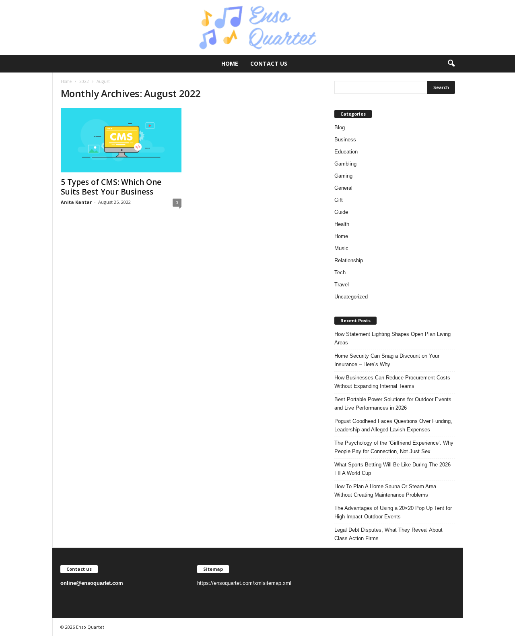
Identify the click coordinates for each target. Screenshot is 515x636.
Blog (339, 127)
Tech (340, 272)
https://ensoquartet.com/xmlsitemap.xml (244, 583)
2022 (84, 81)
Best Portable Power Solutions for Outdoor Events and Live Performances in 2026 (392, 403)
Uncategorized (351, 297)
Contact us (268, 63)
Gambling (345, 164)
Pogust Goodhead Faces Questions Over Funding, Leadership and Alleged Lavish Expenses (393, 425)
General (343, 188)
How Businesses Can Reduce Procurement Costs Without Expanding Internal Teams (392, 382)
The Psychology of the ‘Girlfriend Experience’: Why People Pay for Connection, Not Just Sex (393, 447)
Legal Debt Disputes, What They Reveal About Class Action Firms (388, 534)
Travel (341, 285)
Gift (338, 200)
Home (229, 63)
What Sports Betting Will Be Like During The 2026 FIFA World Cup (392, 469)
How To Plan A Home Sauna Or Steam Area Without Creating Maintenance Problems (385, 490)
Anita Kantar (76, 202)
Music (341, 248)
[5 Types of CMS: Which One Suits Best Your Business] (121, 140)
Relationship (348, 260)
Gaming (343, 176)
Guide (341, 212)
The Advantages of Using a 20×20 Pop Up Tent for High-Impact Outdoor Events (393, 512)
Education (346, 152)
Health (341, 224)
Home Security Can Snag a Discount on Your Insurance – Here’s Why (386, 360)
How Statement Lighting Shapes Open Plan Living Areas (392, 338)
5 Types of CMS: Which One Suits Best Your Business (111, 187)
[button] (451, 64)
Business (345, 140)
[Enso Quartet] (257, 27)
